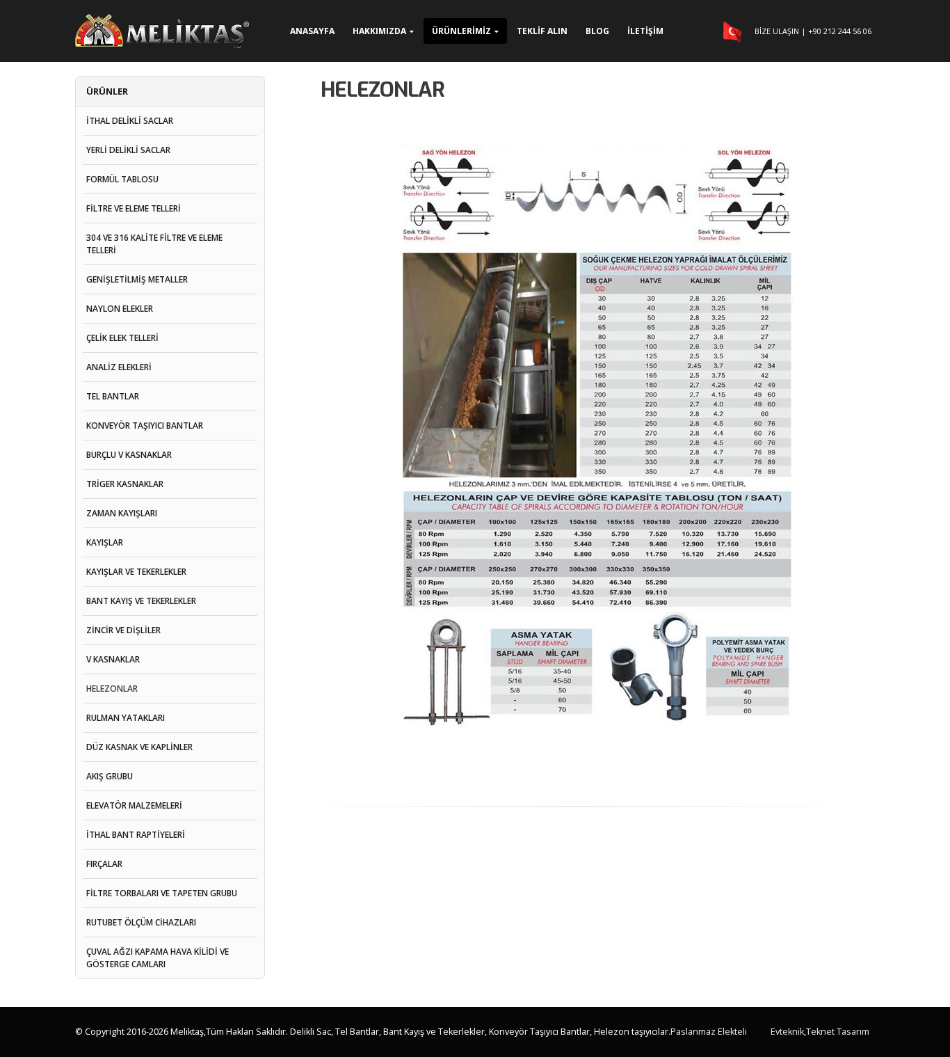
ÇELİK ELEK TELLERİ (122, 338)
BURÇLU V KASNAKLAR (129, 455)
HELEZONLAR (112, 688)
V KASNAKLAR (113, 659)
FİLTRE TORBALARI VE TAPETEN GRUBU (161, 893)
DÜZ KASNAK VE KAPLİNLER (139, 747)
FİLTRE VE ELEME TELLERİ (133, 208)
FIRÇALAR (104, 864)
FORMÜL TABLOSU (122, 179)
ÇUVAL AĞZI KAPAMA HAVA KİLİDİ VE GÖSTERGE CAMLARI (157, 958)
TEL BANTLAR (112, 396)
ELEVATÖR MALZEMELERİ (134, 805)
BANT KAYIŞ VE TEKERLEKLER (141, 601)
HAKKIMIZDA (379, 31)
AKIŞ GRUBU (109, 776)
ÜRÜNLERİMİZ (461, 31)
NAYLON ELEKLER (119, 309)
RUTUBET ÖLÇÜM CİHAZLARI (141, 922)
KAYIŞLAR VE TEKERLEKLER (136, 572)
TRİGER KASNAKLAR (124, 484)
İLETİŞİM (645, 31)
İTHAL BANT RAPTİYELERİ (135, 835)
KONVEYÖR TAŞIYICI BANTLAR (144, 425)
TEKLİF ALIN (542, 31)
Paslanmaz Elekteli (708, 1032)
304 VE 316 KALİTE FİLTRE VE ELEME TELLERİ (154, 244)
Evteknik (787, 1032)
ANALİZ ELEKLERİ (119, 367)
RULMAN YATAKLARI (125, 718)
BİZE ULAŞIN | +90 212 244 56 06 (813, 31)
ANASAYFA (312, 31)
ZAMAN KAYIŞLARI (121, 513)
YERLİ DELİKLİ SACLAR (128, 150)
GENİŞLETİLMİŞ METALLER (137, 279)
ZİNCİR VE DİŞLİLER (123, 630)
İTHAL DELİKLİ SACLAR (129, 121)
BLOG (597, 31)
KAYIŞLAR (104, 542)
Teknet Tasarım (837, 1032)
